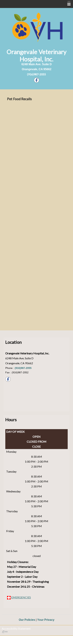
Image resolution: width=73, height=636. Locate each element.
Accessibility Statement (16, 628)
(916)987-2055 (36, 74)
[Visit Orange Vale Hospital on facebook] (36, 79)
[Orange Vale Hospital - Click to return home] (36, 27)
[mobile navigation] (67, 4)
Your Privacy (45, 619)
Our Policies (27, 619)
